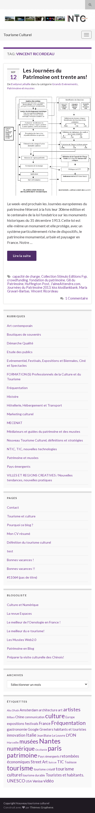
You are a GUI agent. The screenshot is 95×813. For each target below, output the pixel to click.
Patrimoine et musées (21, 88)
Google (33, 729)
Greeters (46, 729)
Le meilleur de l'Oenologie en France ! (34, 622)
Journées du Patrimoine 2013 (28, 287)
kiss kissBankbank (65, 287)
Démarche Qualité (20, 343)
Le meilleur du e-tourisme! (26, 631)
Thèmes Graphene (41, 807)
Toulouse (71, 762)
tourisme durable (34, 775)
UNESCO (16, 780)
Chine (19, 717)
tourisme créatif (44, 769)
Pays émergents (18, 466)
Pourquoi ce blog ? (20, 525)
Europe (70, 717)
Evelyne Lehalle (20, 84)
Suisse (52, 762)
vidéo (48, 780)
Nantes (49, 741)
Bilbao (11, 717)
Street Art (39, 762)
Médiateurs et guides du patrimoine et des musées (43, 431)
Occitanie (41, 749)
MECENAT (14, 423)
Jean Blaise (44, 735)
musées (28, 741)
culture (55, 716)
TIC (60, 761)
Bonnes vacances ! (20, 560)
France (44, 723)
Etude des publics (20, 352)
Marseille (13, 742)
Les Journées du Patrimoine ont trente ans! (55, 73)
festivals (31, 723)
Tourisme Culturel (17, 34)
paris (55, 748)
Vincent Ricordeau (44, 291)
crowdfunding (17, 280)
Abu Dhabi (13, 710)
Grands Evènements (65, 84)
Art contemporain (20, 326)
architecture (48, 710)
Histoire (12, 396)
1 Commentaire (76, 298)
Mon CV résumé (18, 534)
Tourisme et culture (21, 516)
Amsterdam (29, 710)
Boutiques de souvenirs (24, 334)
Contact (13, 507)
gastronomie (17, 729)
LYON (71, 735)
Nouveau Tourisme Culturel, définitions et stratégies (45, 440)
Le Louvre (58, 735)
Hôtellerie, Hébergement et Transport (34, 405)
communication (35, 717)
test (10, 551)
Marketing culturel (20, 414)
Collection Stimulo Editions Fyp (64, 276)
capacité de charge (26, 276)
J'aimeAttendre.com (65, 284)
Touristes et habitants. (65, 775)
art (60, 710)
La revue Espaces (19, 613)
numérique (21, 748)
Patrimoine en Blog (20, 648)
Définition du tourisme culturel (29, 542)
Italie (31, 735)
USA (29, 781)
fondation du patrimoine (47, 280)
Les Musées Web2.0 (21, 640)
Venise (38, 781)
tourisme (20, 768)
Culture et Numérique (23, 605)
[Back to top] (84, 802)
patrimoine (22, 755)
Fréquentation (17, 388)
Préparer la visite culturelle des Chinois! (35, 657)
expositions (15, 724)
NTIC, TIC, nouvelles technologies (32, 449)
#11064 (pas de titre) (22, 577)
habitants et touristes (70, 729)
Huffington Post (37, 284)
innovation (16, 735)
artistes (71, 709)
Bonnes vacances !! (21, 569)
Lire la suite (22, 256)
